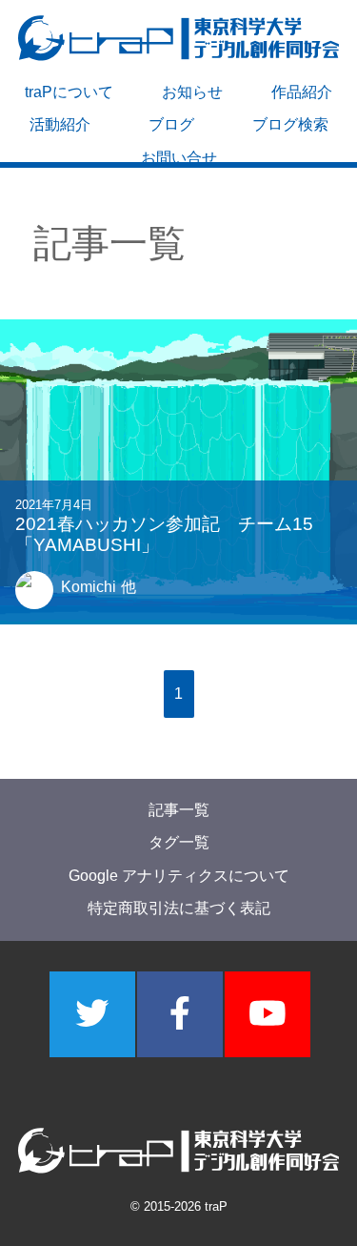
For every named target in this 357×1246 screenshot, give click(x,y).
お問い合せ (179, 158)
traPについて (69, 92)
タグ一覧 (179, 843)
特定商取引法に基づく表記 (179, 909)
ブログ (171, 124)
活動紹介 (60, 124)
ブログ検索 (290, 124)
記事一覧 (179, 810)
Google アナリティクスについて (179, 876)
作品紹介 (301, 92)
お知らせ (192, 92)
